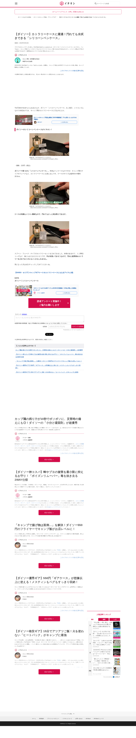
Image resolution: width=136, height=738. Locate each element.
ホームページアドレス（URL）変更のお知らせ (68, 12)
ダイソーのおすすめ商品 (24, 17)
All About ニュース (99, 718)
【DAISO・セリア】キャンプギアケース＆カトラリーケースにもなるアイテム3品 (44, 272)
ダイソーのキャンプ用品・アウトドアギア (45, 17)
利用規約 (41, 718)
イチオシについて (67, 718)
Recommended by (108, 677)
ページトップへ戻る (66, 714)
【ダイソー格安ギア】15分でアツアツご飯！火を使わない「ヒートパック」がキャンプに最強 (46, 372)
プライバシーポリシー (53, 718)
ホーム (34, 718)
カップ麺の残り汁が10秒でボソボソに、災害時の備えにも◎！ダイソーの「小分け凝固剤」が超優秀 (49, 350)
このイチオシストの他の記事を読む (72, 70)
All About (88, 718)
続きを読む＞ (49, 459)
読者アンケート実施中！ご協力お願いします (49, 303)
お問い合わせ (78, 718)
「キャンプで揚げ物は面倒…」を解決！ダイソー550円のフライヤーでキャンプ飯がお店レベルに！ (48, 361)
